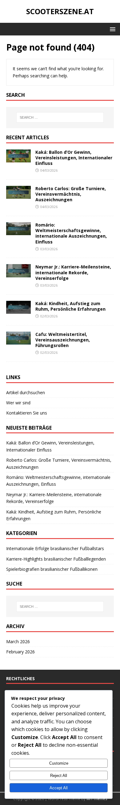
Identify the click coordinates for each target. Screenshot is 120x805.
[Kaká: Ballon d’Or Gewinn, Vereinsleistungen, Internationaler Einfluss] (18, 159)
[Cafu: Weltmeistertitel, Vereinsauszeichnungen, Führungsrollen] (18, 341)
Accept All (59, 788)
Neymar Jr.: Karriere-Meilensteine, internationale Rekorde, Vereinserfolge (73, 272)
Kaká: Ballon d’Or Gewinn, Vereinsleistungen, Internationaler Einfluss (73, 157)
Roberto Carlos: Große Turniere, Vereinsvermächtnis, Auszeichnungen (70, 194)
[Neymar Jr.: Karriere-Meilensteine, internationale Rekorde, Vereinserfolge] (18, 273)
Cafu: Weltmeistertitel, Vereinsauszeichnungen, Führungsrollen (62, 339)
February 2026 (20, 652)
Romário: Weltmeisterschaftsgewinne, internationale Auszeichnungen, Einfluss (71, 233)
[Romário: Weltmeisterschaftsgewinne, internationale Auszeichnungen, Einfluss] (18, 232)
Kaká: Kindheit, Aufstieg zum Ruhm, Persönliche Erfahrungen (70, 306)
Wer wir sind (18, 403)
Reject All (58, 775)
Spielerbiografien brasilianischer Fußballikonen (52, 569)
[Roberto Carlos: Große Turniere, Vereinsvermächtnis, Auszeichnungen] (18, 195)
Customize (58, 763)
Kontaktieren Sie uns (26, 413)
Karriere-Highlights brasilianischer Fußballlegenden (56, 559)
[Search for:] (60, 117)
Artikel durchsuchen (25, 392)
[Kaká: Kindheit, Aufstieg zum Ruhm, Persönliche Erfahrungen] (18, 310)
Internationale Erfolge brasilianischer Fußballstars (55, 548)
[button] (111, 28)
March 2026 (18, 641)
